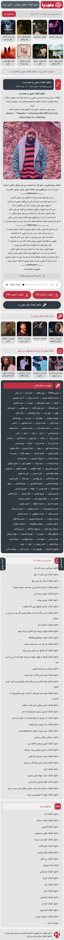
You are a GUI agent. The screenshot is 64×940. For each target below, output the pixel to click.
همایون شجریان (52, 549)
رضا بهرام (32, 438)
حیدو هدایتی (53, 433)
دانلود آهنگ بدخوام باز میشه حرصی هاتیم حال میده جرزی (33, 788)
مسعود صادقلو (34, 529)
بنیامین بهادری (52, 418)
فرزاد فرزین (42, 488)
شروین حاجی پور (51, 468)
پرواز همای (17, 418)
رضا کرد (10, 438)
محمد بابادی (23, 513)
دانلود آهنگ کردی (50, 878)
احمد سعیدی (18, 398)
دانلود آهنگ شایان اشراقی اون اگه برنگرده (40, 606)
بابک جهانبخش (34, 413)
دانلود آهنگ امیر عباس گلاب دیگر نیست (41, 675)
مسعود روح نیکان (51, 529)
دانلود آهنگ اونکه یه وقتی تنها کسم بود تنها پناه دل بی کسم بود (32, 659)
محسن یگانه (53, 513)
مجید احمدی (53, 503)
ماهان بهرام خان (40, 498)
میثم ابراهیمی (27, 539)
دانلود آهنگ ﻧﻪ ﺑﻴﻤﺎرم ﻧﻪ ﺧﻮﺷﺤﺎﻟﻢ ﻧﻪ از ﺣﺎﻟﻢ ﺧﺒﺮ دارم (35, 718)
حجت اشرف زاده (43, 428)
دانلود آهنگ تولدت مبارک (47, 820)
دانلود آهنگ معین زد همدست (37, 82)
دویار (26, 433)
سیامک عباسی (52, 458)
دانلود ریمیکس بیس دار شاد (46, 568)
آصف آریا (28, 393)
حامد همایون (26, 423)
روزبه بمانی (19, 443)
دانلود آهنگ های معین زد (29, 305)
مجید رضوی (24, 503)
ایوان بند (47, 413)
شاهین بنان (26, 463)
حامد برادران (41, 423)
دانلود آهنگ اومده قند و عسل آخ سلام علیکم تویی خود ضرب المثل (32, 684)
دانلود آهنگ (33, 4)
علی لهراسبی (37, 478)
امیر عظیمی (23, 408)
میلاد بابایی (13, 539)
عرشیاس (9, 468)
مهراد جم (40, 539)
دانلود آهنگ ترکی (51, 769)
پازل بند (28, 418)
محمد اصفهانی (38, 513)
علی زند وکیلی (23, 473)
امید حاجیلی (18, 403)
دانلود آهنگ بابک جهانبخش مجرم (43, 775)
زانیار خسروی (28, 448)
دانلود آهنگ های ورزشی (48, 852)
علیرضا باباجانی (52, 483)
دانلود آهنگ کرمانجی (49, 897)
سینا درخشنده (52, 463)
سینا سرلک (39, 463)
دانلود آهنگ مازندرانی (49, 871)
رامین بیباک (53, 438)
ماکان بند (54, 498)
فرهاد (32, 488)
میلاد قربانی (53, 544)
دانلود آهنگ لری (51, 884)
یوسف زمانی (11, 549)
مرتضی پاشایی (52, 523)
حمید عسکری (27, 428)
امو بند (30, 403)
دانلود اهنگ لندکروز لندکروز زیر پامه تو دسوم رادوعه (35, 587)
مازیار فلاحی (12, 493)
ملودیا (50, 71)
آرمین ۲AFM (53, 393)
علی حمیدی (37, 473)
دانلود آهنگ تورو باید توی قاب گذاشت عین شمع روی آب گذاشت (34, 696)
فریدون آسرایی (20, 488)
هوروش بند (37, 549)
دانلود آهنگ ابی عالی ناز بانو (46, 574)
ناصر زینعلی (40, 544)
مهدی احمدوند (27, 534)
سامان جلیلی (53, 453)
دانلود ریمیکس (20, 4)
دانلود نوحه (7, 4)
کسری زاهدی (39, 493)
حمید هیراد (13, 428)
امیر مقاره (11, 408)
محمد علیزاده (52, 519)
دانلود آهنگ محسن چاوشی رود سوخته (41, 750)
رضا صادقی (21, 438)
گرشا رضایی (25, 493)
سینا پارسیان (22, 458)
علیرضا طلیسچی (36, 483)
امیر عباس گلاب (38, 408)
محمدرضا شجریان (36, 519)
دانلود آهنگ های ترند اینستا (46, 839)
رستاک (42, 438)
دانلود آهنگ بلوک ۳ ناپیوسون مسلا (42, 794)
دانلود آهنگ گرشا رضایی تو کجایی (43, 782)
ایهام (56, 413)
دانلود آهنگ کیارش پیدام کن (45, 593)
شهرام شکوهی (21, 468)
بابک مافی (20, 413)
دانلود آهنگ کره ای (50, 903)
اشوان (56, 403)
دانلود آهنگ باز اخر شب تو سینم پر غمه (41, 644)
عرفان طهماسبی (52, 473)
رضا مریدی (40, 443)
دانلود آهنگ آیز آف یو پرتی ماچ (45, 581)
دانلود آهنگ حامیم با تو (48, 625)
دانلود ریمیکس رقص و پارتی (46, 737)
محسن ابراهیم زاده (50, 508)
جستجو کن (9, 14)
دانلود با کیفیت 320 (44, 294)
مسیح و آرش (19, 529)
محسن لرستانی (17, 508)
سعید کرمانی (39, 453)
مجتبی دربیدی (24, 498)
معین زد (42, 71)
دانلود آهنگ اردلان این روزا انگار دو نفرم (41, 762)
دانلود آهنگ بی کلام (49, 859)
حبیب (56, 428)
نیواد (22, 544)
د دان (42, 433)
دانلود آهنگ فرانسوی (49, 910)
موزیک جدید (52, 923)
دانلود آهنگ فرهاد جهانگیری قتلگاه (43, 637)
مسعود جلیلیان (19, 523)
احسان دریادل (33, 398)
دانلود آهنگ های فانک (48, 846)
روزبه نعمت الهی (51, 448)
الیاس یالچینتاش (43, 403)
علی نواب (25, 478)
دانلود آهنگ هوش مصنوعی (46, 833)
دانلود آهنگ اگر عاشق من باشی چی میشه (40, 650)
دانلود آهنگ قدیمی (50, 826)
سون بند (13, 453)
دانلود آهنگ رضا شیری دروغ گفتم (43, 724)
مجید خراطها (38, 503)
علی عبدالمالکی (52, 478)
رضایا (30, 443)
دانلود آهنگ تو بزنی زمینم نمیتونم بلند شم (40, 711)
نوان (30, 544)
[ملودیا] (51, 4)
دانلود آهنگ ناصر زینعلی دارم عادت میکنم (40, 705)
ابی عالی (18, 393)
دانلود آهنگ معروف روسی (47, 916)
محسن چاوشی (33, 508)
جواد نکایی (54, 423)
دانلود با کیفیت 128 (15, 294)
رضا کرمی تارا (53, 443)
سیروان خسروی (37, 458)
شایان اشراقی (13, 463)
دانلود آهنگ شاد (51, 814)
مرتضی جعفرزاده (36, 523)
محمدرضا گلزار (19, 519)
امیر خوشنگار (53, 408)
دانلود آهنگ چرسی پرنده (47, 600)
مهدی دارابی (53, 539)
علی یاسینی (13, 478)
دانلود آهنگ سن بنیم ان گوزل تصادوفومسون (38, 731)
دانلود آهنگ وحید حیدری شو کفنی (43, 756)
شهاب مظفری (36, 468)
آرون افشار (40, 393)
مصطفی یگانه (53, 534)
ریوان (39, 448)
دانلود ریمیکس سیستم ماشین (45, 668)
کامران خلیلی (53, 493)
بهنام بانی (39, 418)
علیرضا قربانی (20, 483)
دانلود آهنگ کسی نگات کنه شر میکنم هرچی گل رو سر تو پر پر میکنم (32, 615)
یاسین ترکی (24, 549)
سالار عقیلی (14, 448)
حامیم (14, 423)
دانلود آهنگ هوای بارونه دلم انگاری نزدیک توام (38, 631)
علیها (9, 483)
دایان (33, 433)
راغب (18, 433)
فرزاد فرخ (54, 488)
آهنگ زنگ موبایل (50, 865)
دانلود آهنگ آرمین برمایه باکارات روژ (43, 743)
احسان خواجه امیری (50, 398)
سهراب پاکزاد (25, 453)
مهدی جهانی (12, 534)
